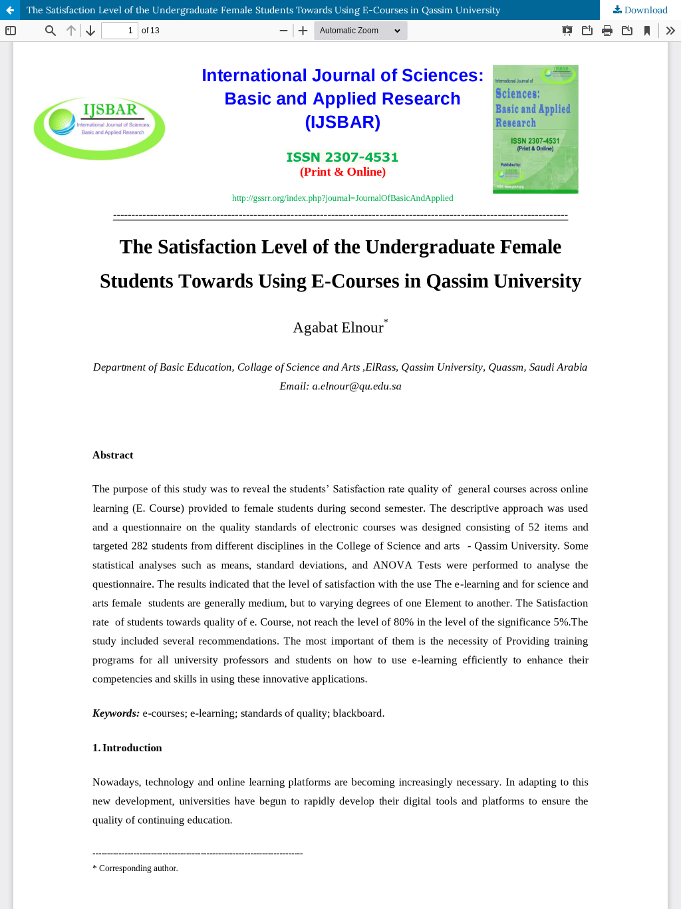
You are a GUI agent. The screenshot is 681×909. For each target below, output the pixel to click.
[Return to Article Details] (10, 10)
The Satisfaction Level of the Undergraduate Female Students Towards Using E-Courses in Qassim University (263, 10)
